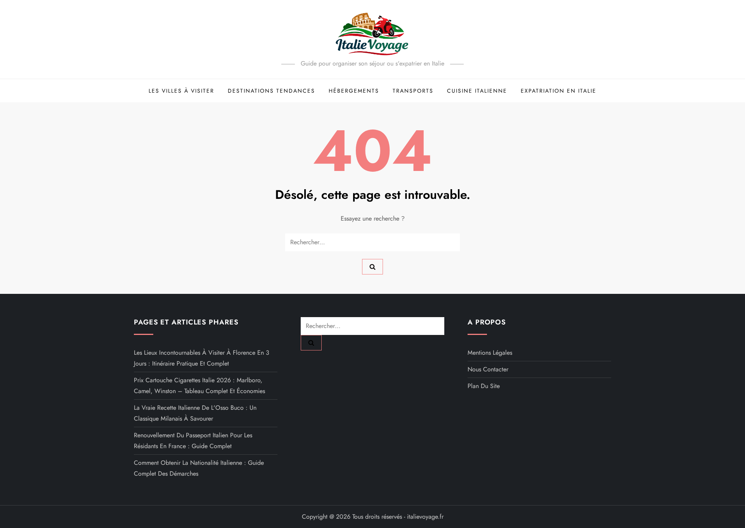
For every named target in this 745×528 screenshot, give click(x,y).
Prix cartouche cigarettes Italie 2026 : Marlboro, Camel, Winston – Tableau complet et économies (199, 385)
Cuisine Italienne (477, 91)
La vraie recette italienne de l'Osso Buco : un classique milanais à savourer (195, 413)
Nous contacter (488, 369)
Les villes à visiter (181, 91)
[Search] (372, 266)
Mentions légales (490, 352)
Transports (413, 91)
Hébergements (354, 91)
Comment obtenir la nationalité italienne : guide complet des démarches (199, 468)
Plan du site (484, 385)
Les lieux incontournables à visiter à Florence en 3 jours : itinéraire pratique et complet (201, 358)
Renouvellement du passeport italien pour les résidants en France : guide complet (193, 440)
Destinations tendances (271, 91)
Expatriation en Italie (558, 91)
